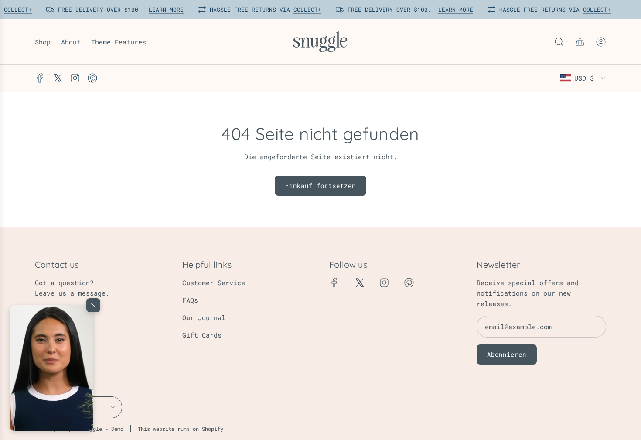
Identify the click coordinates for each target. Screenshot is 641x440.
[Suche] (559, 41)
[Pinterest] (92, 78)
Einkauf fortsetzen (320, 185)
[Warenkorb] (579, 41)
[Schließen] (93, 305)
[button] (51, 368)
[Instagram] (75, 78)
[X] (57, 78)
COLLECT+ (16, 10)
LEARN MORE (164, 10)
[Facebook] (40, 78)
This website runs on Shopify (180, 428)
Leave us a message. (72, 293)
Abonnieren (506, 354)
